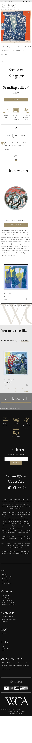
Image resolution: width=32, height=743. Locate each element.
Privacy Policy (6, 633)
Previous (25, 391)
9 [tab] (22, 388)
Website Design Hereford (16, 713)
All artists (4, 574)
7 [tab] (18, 388)
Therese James (6, 581)
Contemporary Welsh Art (9, 604)
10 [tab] (11, 391)
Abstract (25, 340)
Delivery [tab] (9, 135)
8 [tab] (20, 388)
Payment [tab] (23, 135)
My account (5, 648)
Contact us (5, 621)
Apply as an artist (5, 669)
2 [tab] (6, 388)
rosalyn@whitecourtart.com (9, 619)
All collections (6, 595)
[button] (29, 13)
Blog (3, 650)
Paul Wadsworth (6, 583)
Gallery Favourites (7, 600)
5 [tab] (13, 388)
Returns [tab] (16, 135)
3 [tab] (8, 388)
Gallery (4, 646)
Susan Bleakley (6, 578)
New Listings (5, 598)
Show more (5, 149)
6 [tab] (15, 388)
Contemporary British (8, 602)
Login (23, 711)
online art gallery (23, 499)
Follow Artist (16, 225)
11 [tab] (13, 391)
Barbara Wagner (16, 72)
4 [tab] (11, 388)
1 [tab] (4, 388)
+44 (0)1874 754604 (7, 1)
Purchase (16, 99)
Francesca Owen (6, 576)
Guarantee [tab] (16, 138)
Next (27, 391)
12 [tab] (15, 391)
